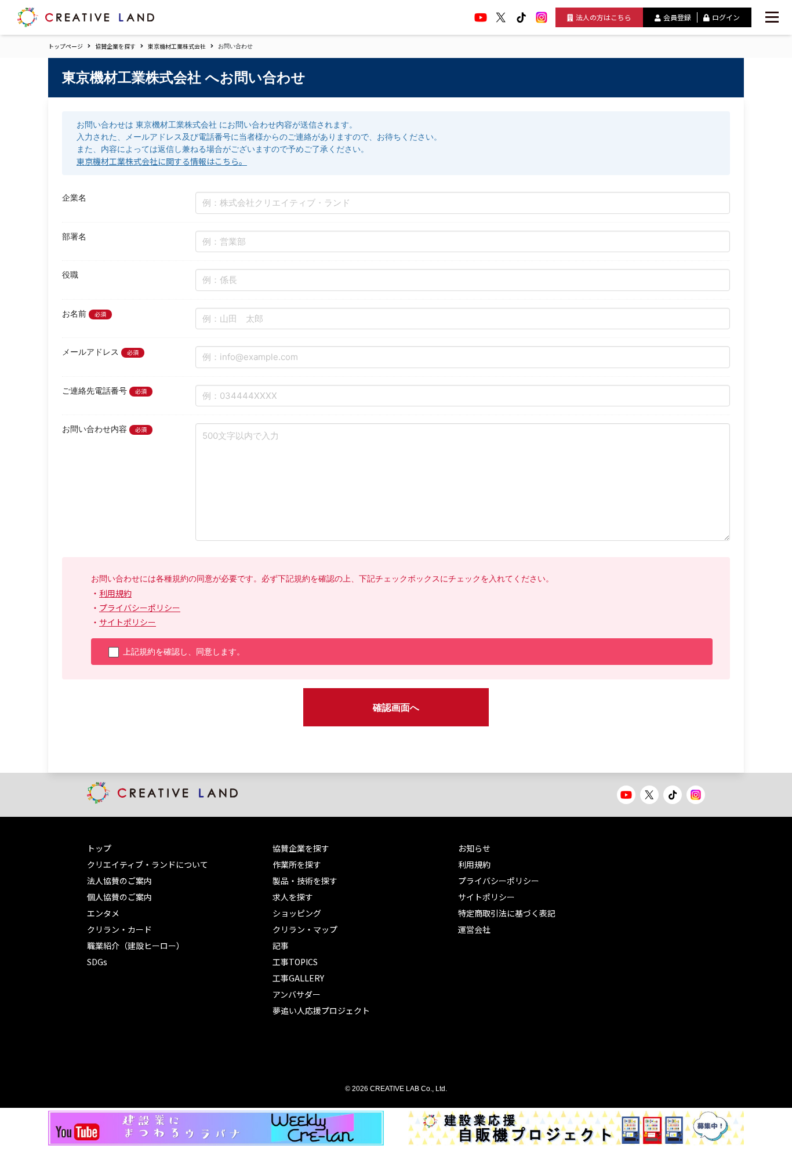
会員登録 (677, 17)
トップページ (65, 46)
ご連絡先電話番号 (94, 390)
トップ (99, 848)
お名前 (74, 313)
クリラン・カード (119, 929)
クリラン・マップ (305, 929)
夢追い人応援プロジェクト (321, 1010)
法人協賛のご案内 (119, 880)
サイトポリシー (127, 622)
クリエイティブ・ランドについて (147, 864)
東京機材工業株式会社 (177, 46)
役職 (70, 274)
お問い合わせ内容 (94, 429)
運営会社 (474, 929)
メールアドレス (90, 352)
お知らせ (474, 848)
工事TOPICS (295, 962)
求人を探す (293, 897)
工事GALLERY (298, 978)
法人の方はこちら (603, 17)
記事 (281, 945)
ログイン (726, 17)
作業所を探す (297, 864)
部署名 (74, 236)
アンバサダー (297, 994)
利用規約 (115, 593)
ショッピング (297, 913)
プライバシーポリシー (139, 607)
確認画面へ (396, 707)
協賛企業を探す (115, 46)
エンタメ (103, 913)
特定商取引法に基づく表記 (506, 913)
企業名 (74, 197)
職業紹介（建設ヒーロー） (135, 945)
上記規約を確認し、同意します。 (184, 651)
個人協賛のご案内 (119, 897)
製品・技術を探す (305, 880)
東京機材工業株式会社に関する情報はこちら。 (162, 161)
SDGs (97, 962)
